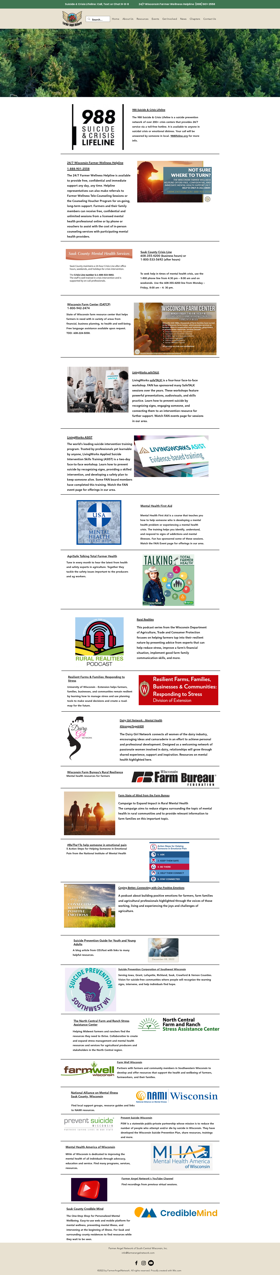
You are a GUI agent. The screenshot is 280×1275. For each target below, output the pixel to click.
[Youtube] (151, 1263)
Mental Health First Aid (156, 506)
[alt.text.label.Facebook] (136, 1263)
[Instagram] (143, 1263)
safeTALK (156, 380)
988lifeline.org (179, 135)
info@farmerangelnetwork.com (138, 1252)
